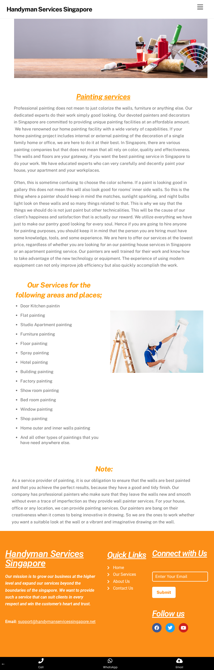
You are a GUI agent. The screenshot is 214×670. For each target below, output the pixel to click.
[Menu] (200, 7)
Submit (164, 592)
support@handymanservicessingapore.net (57, 621)
